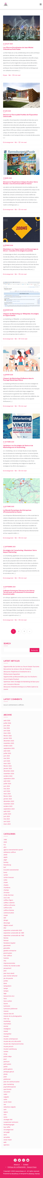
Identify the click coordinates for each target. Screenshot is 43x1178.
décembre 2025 (9, 741)
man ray (6, 1019)
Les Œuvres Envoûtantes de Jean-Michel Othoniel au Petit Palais (18, 48)
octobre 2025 (8, 746)
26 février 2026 (8, 245)
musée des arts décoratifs (12, 1041)
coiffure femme (9, 910)
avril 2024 (7, 791)
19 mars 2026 (7, 178)
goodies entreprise (10, 951)
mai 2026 (7, 728)
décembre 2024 (9, 771)
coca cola (7, 898)
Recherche (34, 650)
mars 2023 (7, 824)
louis (5, 998)
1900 (5, 840)
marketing (7, 1021)
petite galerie (8, 1069)
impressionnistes (9, 963)
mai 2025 (7, 758)
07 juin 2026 (7, 111)
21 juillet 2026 (8, 44)
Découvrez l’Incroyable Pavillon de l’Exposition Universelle (20, 115)
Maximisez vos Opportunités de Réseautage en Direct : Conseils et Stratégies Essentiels (20, 250)
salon (5, 1099)
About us (17, 1164)
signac (6, 1112)
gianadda (7, 948)
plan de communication (12, 1082)
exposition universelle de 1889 (14, 933)
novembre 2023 (9, 804)
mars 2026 (7, 733)
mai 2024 (7, 789)
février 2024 (8, 796)
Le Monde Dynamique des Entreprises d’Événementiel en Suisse (17, 511)
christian (7, 892)
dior (5, 928)
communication (9, 913)
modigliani (7, 1029)
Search (7, 644)
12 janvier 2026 (8, 375)
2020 (5, 842)
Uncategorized (8, 142)
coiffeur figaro (8, 900)
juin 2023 (7, 816)
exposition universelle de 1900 (14, 935)
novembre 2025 (9, 743)
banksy (6, 862)
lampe (6, 988)
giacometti (7, 945)
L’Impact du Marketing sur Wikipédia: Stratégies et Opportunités (21, 314)
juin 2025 (7, 756)
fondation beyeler (10, 943)
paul (5, 1059)
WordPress (15, 1173)
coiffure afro (8, 908)
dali (5, 918)
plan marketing (9, 1084)
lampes (6, 991)
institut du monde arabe (12, 966)
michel (6, 1026)
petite (6, 1067)
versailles (7, 1137)
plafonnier (7, 1079)
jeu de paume (8, 978)
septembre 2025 (9, 748)
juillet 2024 (7, 783)
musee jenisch (8, 1046)
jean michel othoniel (10, 976)
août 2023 (7, 811)
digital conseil (8, 925)
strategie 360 (8, 1119)
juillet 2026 (7, 723)
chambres (7, 887)
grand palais (8, 953)
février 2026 (8, 736)
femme (6, 938)
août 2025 (7, 751)
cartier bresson (9, 877)
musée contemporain (11, 1039)
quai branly (7, 1089)
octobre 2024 (8, 776)
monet (6, 1031)
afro (5, 847)
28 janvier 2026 (8, 310)
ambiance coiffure (10, 852)
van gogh (7, 1132)
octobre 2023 (8, 806)
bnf (5, 867)
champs (6, 890)
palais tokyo (8, 1056)
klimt (5, 983)
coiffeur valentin (9, 903)
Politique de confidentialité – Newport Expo (22, 1167)
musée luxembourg (10, 1049)
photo (6, 1074)
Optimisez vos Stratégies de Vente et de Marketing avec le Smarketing (18, 446)
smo (5, 1114)
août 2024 (7, 781)
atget (5, 860)
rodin (5, 1094)
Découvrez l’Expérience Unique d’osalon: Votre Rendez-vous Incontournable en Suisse (20, 183)
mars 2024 (7, 794)
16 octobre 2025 (8, 506)
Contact (25, 1164)
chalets (6, 885)
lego (5, 993)
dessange (7, 923)
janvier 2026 (8, 738)
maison (6, 1011)
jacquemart (7, 968)
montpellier (7, 1034)
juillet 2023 (7, 814)
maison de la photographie (13, 1016)
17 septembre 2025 (9, 546)
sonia (5, 1117)
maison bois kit (9, 1014)
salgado (6, 1097)
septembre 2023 (9, 809)
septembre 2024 (9, 778)
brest (5, 872)
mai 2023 (7, 819)
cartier (6, 875)
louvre (6, 1003)
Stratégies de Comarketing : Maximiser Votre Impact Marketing (20, 551)
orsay (5, 1054)
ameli (5, 855)
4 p (5, 845)
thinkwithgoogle (9, 1125)
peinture (6, 1062)
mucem (6, 1036)
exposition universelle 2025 (13, 930)
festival (6, 940)
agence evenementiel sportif (13, 850)
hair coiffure (8, 956)
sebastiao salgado (10, 1107)
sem (5, 1109)
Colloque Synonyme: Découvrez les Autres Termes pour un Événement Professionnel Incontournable (18, 592)
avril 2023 (7, 821)
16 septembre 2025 (9, 587)
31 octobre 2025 (8, 442)
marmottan (7, 1024)
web (5, 1142)
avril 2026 (7, 731)
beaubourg (7, 865)
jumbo (6, 981)
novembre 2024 (9, 773)
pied (5, 1077)
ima (5, 961)
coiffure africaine (9, 905)
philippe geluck (9, 1072)
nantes (6, 1051)
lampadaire (7, 986)
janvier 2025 (8, 768)
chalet (6, 882)
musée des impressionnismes (14, 1044)
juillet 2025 (7, 753)
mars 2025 (7, 763)
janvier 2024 (8, 799)
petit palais (7, 1064)
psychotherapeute (10, 1087)
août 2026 (7, 720)
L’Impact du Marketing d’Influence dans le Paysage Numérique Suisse (18, 379)
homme (6, 958)
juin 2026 (7, 726)
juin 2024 (7, 786)
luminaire (7, 1006)
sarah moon (8, 1102)
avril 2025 (7, 761)
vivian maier (8, 1140)
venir (5, 1135)
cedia (5, 880)
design (6, 920)
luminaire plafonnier (11, 1009)
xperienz (6, 1145)
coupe (6, 915)
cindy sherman (9, 895)
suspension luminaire (11, 1122)
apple (5, 857)
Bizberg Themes (34, 1173)
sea (5, 1104)
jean (5, 75)
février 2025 (8, 766)
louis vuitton (8, 1001)
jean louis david (9, 973)
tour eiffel (7, 1127)
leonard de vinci (9, 996)
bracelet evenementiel (11, 870)
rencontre (7, 1092)
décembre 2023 (9, 801)
